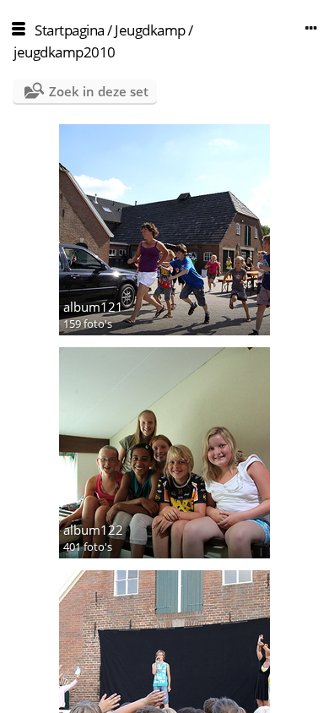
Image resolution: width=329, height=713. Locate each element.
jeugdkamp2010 (64, 52)
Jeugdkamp (150, 30)
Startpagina (70, 30)
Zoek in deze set (98, 91)
